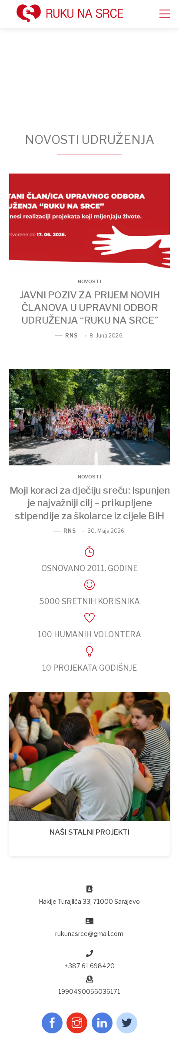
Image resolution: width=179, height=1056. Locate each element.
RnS (71, 335)
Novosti (89, 282)
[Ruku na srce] (85, 20)
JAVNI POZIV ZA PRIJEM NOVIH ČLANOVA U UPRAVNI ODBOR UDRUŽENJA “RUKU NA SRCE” (90, 307)
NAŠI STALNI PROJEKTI (89, 832)
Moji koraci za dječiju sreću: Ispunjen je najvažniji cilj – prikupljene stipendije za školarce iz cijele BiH (90, 502)
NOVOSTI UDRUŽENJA (89, 139)
